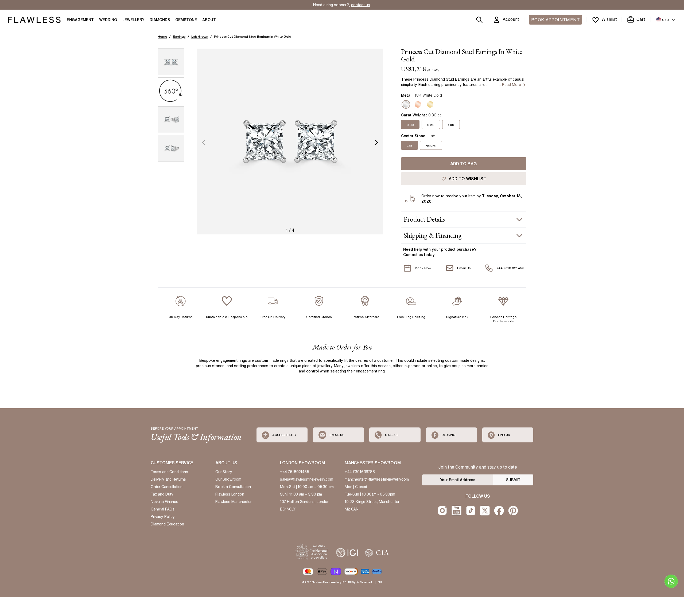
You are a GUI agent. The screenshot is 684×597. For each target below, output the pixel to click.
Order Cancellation (166, 487)
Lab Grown (199, 36)
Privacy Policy (163, 517)
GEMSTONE (186, 20)
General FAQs (162, 509)
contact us (360, 5)
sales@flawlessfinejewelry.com (306, 479)
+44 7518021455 (294, 472)
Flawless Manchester (233, 502)
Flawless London (229, 494)
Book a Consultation (233, 487)
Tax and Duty (162, 494)
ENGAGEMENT (80, 20)
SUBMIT (513, 480)
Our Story (223, 472)
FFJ (380, 582)
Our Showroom (228, 479)
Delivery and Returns (168, 479)
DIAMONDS (160, 20)
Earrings (179, 36)
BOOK (555, 20)
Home (162, 36)
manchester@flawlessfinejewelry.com (377, 479)
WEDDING (108, 20)
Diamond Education (167, 524)
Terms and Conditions (169, 472)
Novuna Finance (164, 502)
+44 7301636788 (360, 472)
